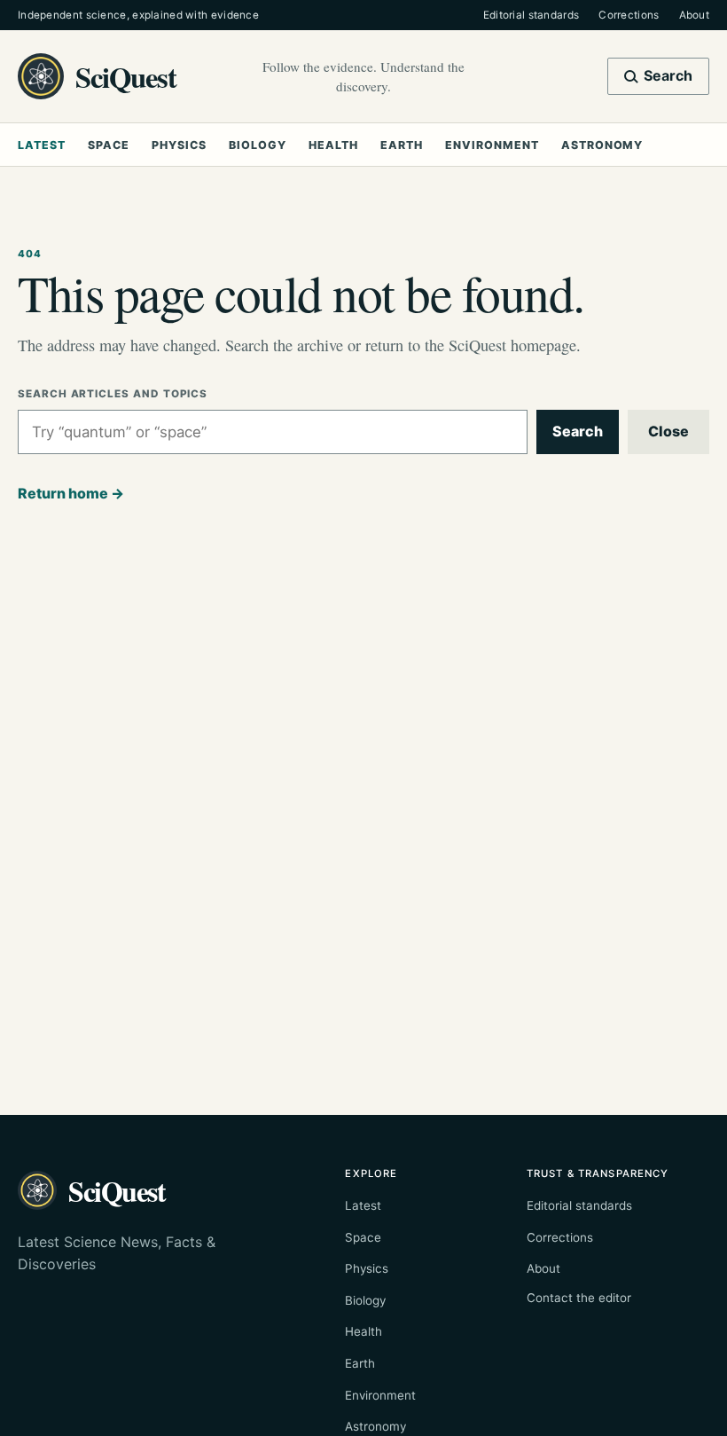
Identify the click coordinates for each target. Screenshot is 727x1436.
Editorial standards (531, 15)
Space (108, 145)
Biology (257, 145)
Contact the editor (579, 1298)
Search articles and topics (112, 394)
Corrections (628, 15)
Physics (179, 145)
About (694, 15)
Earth (401, 145)
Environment (491, 145)
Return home (71, 493)
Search (577, 431)
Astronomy (602, 145)
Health (333, 145)
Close (668, 431)
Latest (42, 145)
